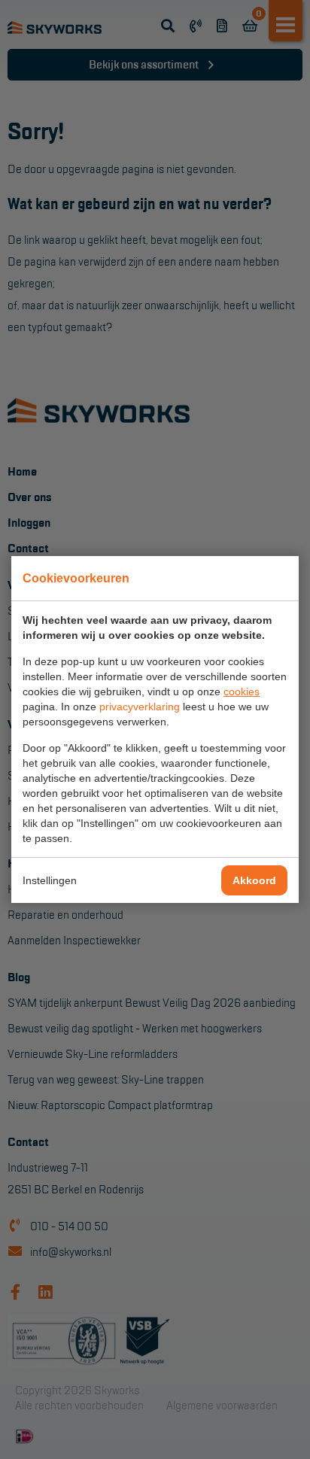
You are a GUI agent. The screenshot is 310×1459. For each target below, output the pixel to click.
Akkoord (254, 880)
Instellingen (50, 880)
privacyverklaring (139, 707)
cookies (241, 691)
